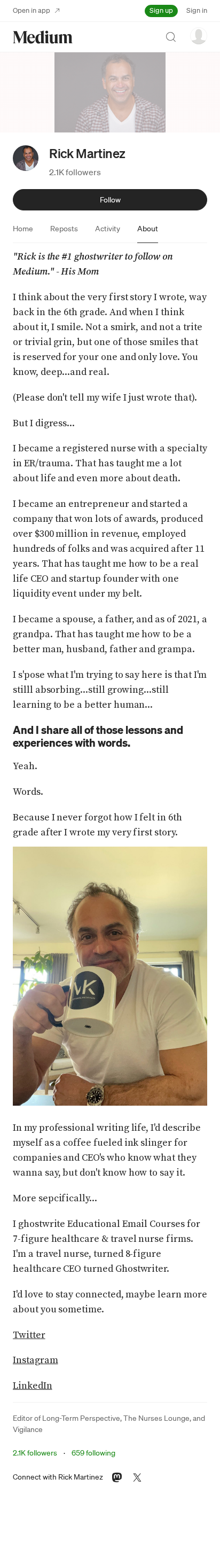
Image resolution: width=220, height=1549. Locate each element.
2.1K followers (75, 172)
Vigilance (28, 1429)
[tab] (23, 228)
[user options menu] (198, 35)
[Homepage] (43, 37)
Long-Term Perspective (81, 1418)
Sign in (196, 10)
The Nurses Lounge (156, 1418)
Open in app (31, 10)
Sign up (161, 10)
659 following (93, 1453)
